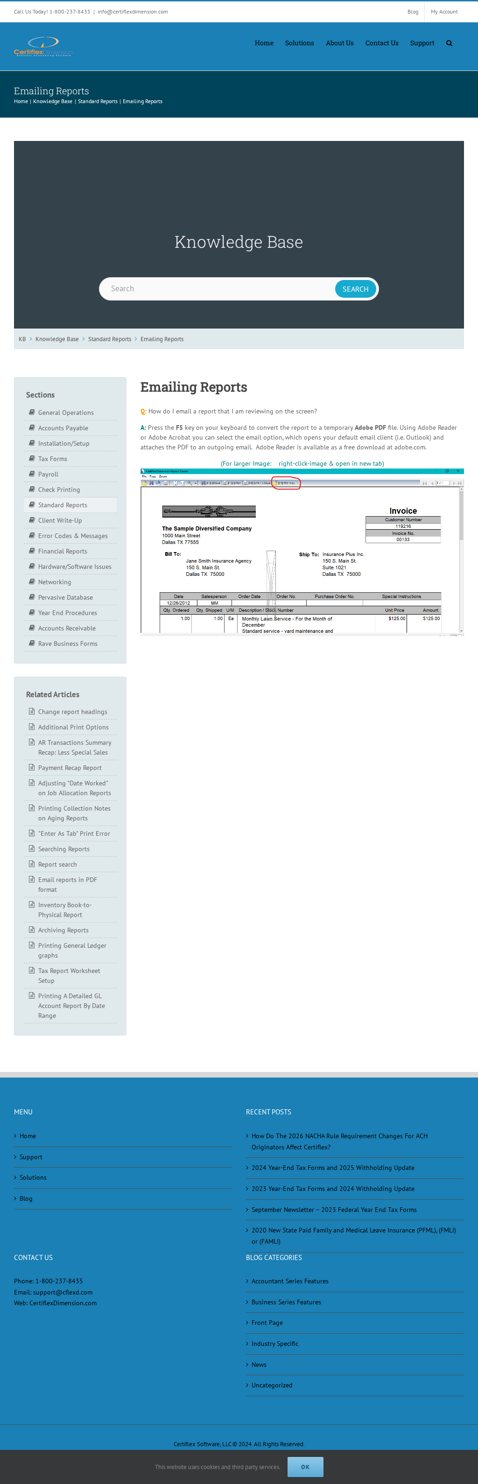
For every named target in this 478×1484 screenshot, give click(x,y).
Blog (26, 1198)
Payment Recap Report (70, 767)
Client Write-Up (60, 520)
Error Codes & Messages (73, 536)
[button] (449, 42)
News (259, 1364)
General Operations (66, 412)
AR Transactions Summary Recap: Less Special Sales (74, 747)
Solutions (33, 1177)
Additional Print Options (73, 727)
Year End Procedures (67, 613)
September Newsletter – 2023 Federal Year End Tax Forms (334, 1209)
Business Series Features (286, 1302)
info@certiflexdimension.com (133, 11)
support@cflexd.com (62, 1292)
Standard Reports (109, 339)
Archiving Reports (63, 930)
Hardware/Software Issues (75, 566)
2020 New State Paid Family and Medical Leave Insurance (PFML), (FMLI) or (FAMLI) (354, 1236)
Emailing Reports (162, 339)
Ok (305, 1467)
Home (28, 1136)
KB (22, 339)
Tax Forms (52, 459)
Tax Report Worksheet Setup (69, 975)
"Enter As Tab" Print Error (74, 833)
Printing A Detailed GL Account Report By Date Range (71, 1006)
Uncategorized (272, 1385)
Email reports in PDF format (67, 884)
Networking (54, 582)
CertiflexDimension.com (63, 1303)
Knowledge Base (57, 339)
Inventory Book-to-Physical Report (65, 910)
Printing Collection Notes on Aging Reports (74, 813)
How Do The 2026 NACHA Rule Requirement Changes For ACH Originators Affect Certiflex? (340, 1141)
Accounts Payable (63, 428)
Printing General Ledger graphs (72, 950)
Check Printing (59, 489)
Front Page (267, 1322)
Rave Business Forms (68, 643)
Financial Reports (62, 551)
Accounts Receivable (67, 628)
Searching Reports (64, 849)
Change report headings (72, 711)
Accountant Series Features (290, 1281)
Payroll (48, 474)
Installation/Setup (64, 443)
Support (31, 1157)
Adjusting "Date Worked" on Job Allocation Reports (74, 788)
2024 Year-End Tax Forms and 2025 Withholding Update (333, 1167)
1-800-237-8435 (59, 1281)
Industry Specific (275, 1343)
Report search (57, 864)
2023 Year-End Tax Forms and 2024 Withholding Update (333, 1188)
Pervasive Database (65, 597)
